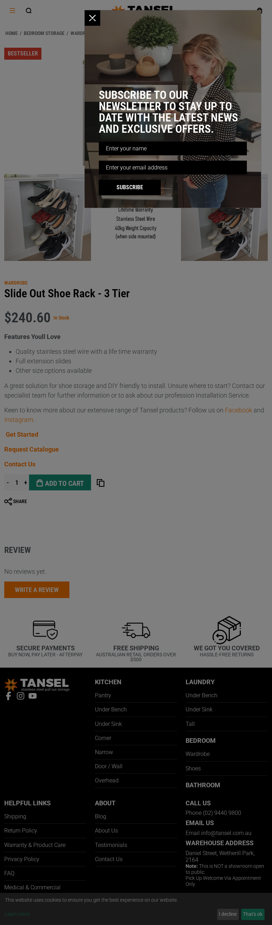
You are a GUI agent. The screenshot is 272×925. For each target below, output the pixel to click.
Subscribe (130, 187)
